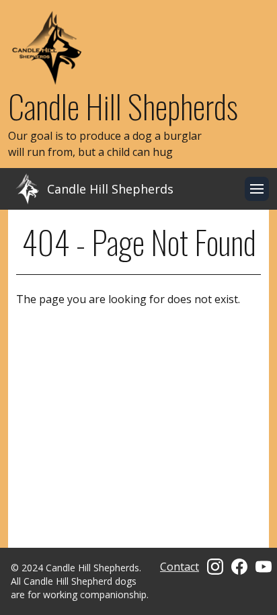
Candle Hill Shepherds (123, 106)
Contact (179, 566)
